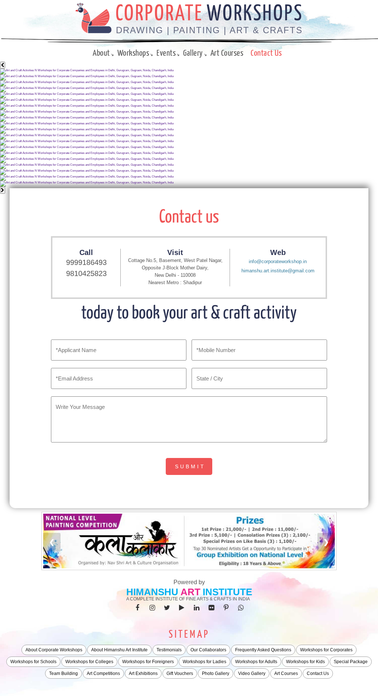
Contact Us (266, 53)
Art (190, 592)
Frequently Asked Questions (263, 649)
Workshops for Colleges (89, 661)
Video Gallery (251, 673)
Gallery (193, 53)
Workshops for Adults (256, 661)
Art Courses (227, 53)
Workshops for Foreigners (148, 661)
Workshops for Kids (305, 661)
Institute (227, 592)
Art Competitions (103, 673)
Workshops (133, 53)
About (101, 53)
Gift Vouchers (179, 673)
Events (166, 53)
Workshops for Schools (33, 661)
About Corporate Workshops (53, 649)
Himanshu (152, 592)
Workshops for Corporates (326, 649)
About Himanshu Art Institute (119, 649)
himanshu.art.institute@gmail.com (278, 270)
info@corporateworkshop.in (278, 261)
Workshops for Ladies (204, 661)
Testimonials (169, 649)
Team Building (63, 673)
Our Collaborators (208, 649)
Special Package (351, 661)
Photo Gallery (215, 673)
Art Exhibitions (143, 673)
